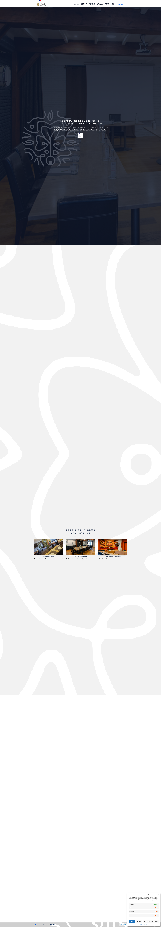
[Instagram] (122, 1)
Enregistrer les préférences (151, 921)
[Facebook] (120, 1)
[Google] (124, 1)
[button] (158, 894)
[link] (37, 1)
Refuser (139, 921)
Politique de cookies (143, 924)
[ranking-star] (35, 924)
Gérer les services (132, 918)
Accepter (131, 921)
